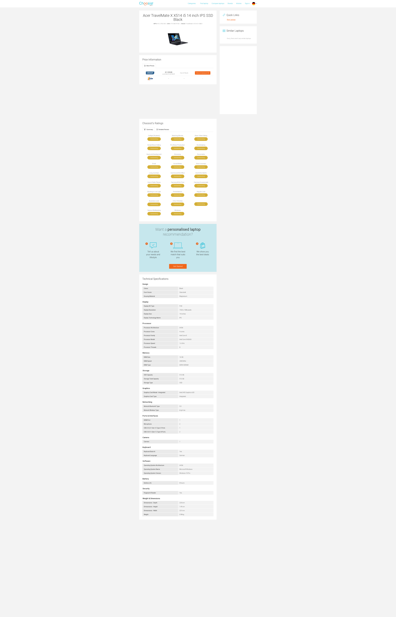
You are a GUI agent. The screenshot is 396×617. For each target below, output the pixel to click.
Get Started (178, 266)
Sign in (247, 3)
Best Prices (150, 66)
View (202, 73)
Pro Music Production (177, 145)
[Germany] (253, 3)
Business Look (154, 201)
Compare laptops (218, 3)
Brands (230, 3)
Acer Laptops (231, 19)
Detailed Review (164, 129)
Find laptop (204, 3)
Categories (192, 3)
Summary (150, 129)
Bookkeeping (201, 145)
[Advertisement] (178, 101)
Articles (239, 3)
